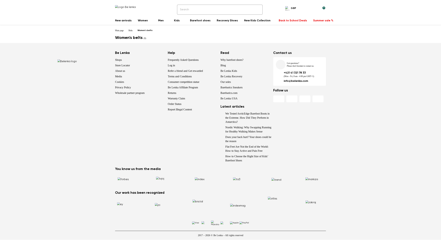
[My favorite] (306, 9)
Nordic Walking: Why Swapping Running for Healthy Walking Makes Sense (248, 129)
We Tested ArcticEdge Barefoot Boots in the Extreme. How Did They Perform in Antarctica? (247, 117)
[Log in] (314, 9)
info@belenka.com (296, 81)
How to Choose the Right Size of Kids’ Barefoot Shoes (246, 158)
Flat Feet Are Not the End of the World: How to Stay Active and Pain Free (246, 148)
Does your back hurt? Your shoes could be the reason (248, 139)
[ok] (257, 10)
